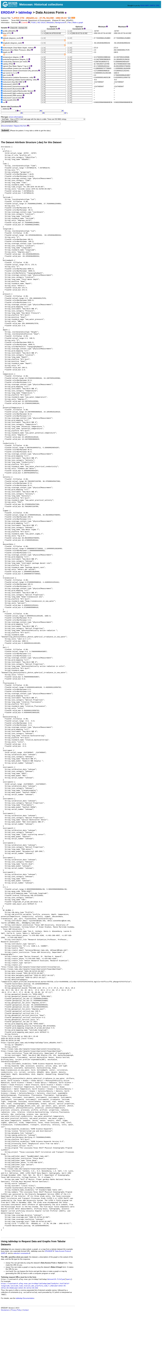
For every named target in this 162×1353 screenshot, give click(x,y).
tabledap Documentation (25, 1298)
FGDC (33, 22)
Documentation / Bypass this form (14, 126)
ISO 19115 (41, 22)
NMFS (147, 5)
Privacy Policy (16, 1310)
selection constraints (21, 1253)
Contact (26, 1310)
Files (69, 22)
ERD (157, 5)
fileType (61, 1279)
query (68, 1279)
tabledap (25, 12)
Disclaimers (5, 1310)
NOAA (142, 5)
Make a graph (78, 22)
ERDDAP (8, 12)
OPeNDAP (49, 1251)
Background (59, 22)
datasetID (51, 1279)
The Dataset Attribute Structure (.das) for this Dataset (31, 142)
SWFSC (152, 5)
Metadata (50, 22)
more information (16, 117)
